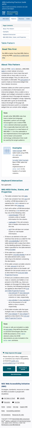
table (3, 71)
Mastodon (7, 402)
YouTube (17, 402)
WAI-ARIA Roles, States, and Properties (14, 37)
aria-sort (14, 266)
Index (28, 18)
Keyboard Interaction (9, 34)
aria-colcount (13, 293)
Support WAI (23, 407)
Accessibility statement (13, 411)
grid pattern (25, 80)
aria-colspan (24, 314)
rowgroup (20, 205)
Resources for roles (18, 414)
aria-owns (9, 329)
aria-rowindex (24, 300)
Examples (6, 31)
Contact (9, 407)
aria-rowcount (24, 293)
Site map (15, 407)
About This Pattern (8, 28)
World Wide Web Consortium (21, 419)
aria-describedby (19, 254)
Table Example (17, 150)
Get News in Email (9, 398)
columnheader (13, 215)
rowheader (12, 222)
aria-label (12, 249)
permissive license (25, 421)
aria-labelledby (14, 241)
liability (7, 421)
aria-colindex (13, 300)
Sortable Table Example (20, 160)
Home (3, 407)
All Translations (6, 414)
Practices (21, 18)
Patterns (13, 18)
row (25, 199)
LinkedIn (22, 398)
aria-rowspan (12, 314)
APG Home (6, 18)
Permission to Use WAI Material (10, 424)
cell (10, 229)
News (3, 411)
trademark (13, 421)
